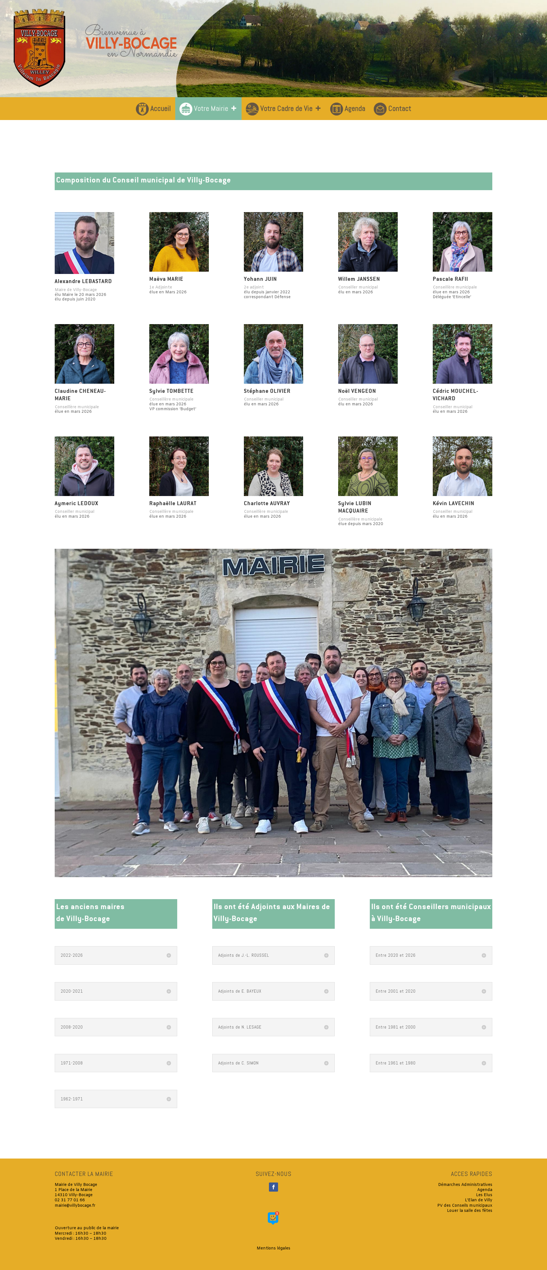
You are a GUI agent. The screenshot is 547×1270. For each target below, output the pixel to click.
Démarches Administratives (465, 1185)
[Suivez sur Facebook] (273, 1187)
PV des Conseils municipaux (464, 1205)
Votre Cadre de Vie (286, 108)
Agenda (355, 108)
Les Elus (484, 1195)
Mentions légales (273, 1248)
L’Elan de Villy (478, 1200)
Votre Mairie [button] (211, 108)
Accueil (160, 108)
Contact (399, 108)
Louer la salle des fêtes (469, 1211)
